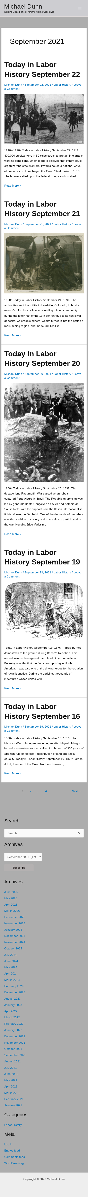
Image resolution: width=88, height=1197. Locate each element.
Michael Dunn (23, 6)
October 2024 (13, 948)
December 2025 (14, 917)
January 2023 (13, 1005)
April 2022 (10, 1011)
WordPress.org (14, 1163)
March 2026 (12, 910)
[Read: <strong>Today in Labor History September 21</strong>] (44, 263)
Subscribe (18, 867)
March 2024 (12, 979)
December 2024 (14, 935)
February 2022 (14, 1023)
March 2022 (12, 1017)
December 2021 (14, 1036)
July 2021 (10, 1067)
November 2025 (14, 923)
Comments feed (14, 1156)
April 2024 (10, 973)
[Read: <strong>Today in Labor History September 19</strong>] (44, 611)
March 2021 (12, 1092)
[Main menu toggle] (80, 8)
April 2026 (10, 904)
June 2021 (11, 1073)
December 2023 (14, 992)
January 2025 (13, 929)
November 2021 (14, 1042)
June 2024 (11, 961)
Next (77, 791)
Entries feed (12, 1150)
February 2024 (14, 986)
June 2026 (11, 892)
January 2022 (13, 1030)
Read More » (12, 186)
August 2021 (12, 1061)
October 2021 (13, 1048)
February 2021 (14, 1099)
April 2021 (10, 1086)
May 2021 (10, 1080)
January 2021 (13, 1105)
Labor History (62, 84)
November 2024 (14, 942)
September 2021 (15, 1055)
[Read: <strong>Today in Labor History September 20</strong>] (44, 432)
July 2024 (10, 954)
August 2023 (12, 998)
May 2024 (10, 967)
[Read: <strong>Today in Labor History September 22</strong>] (44, 118)
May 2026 (10, 898)
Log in (8, 1144)
